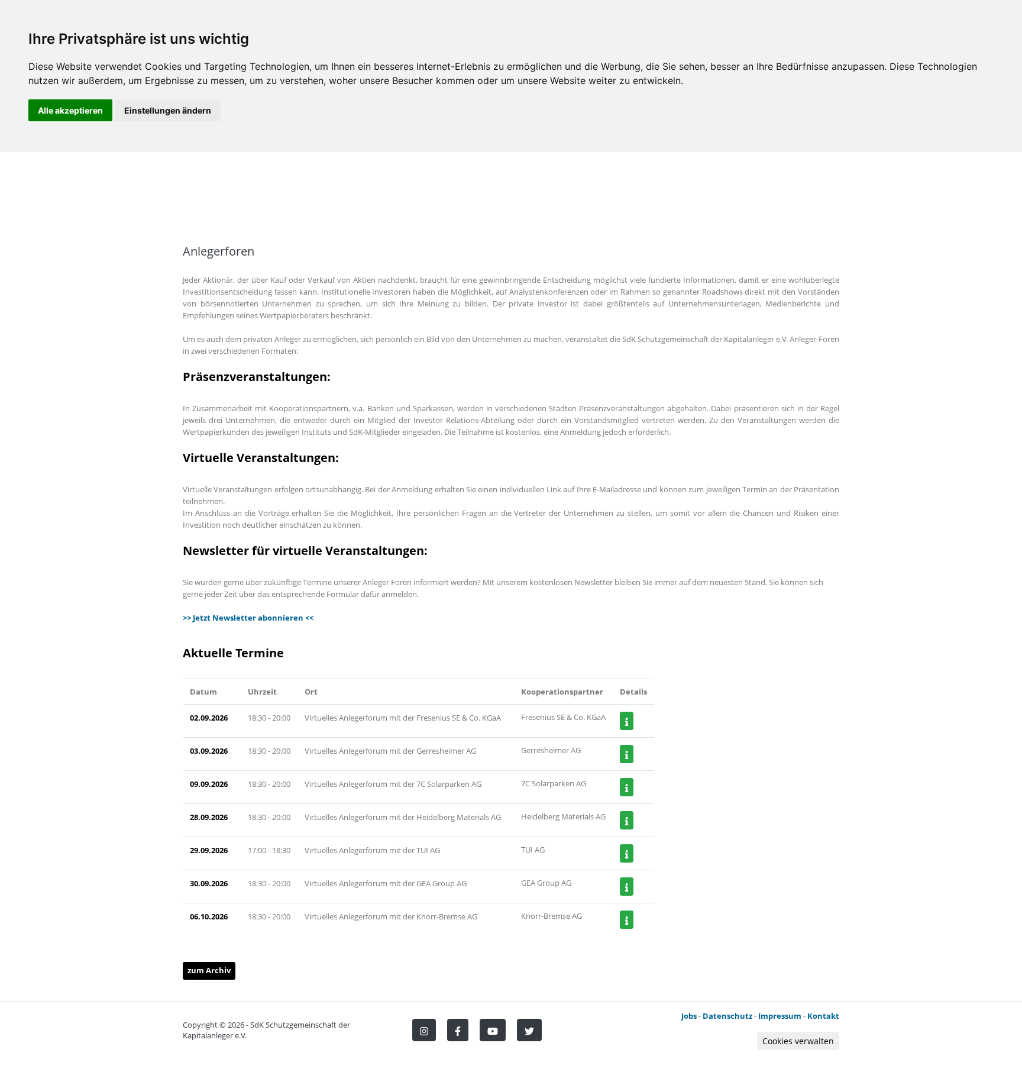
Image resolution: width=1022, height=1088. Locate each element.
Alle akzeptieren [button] (70, 110)
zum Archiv (209, 970)
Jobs (689, 1015)
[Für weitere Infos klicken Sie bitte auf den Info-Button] (626, 721)
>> (188, 617)
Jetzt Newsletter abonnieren (248, 617)
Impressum (779, 1015)
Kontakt (823, 1015)
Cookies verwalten (798, 1041)
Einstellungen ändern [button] (167, 110)
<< (308, 617)
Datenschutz (727, 1015)
